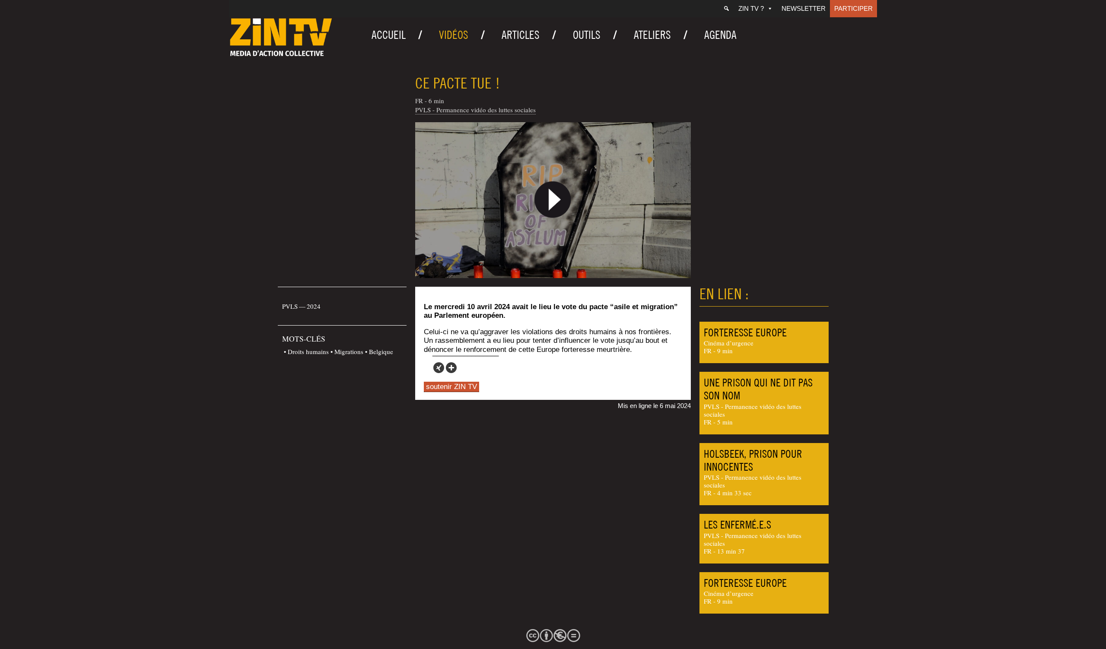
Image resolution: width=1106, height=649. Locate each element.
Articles (521, 34)
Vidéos (453, 34)
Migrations (348, 351)
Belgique (381, 351)
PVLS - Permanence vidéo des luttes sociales (475, 109)
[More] (451, 367)
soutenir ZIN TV (451, 387)
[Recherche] (726, 8)
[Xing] (438, 367)
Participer (853, 8)
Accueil (389, 34)
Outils (587, 34)
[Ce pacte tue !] (553, 200)
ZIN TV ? (751, 8)
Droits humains (308, 351)
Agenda (720, 34)
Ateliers (652, 34)
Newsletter (804, 8)
